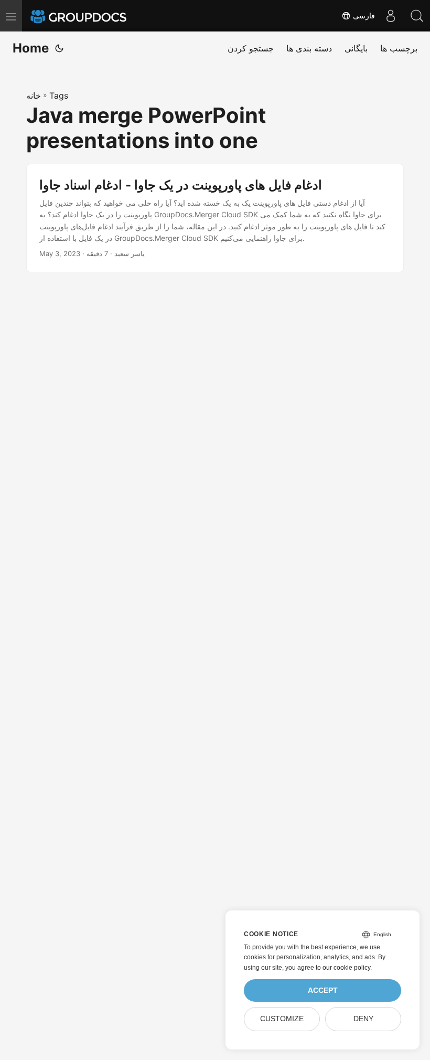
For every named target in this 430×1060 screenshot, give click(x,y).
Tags (58, 95)
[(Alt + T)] (59, 48)
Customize (282, 1019)
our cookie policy (346, 967)
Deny (363, 1019)
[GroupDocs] (93, 16)
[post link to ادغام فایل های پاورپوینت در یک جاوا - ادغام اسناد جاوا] (215, 218)
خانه (33, 95)
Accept (323, 990)
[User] (391, 15)
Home (31, 48)
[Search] (417, 15)
